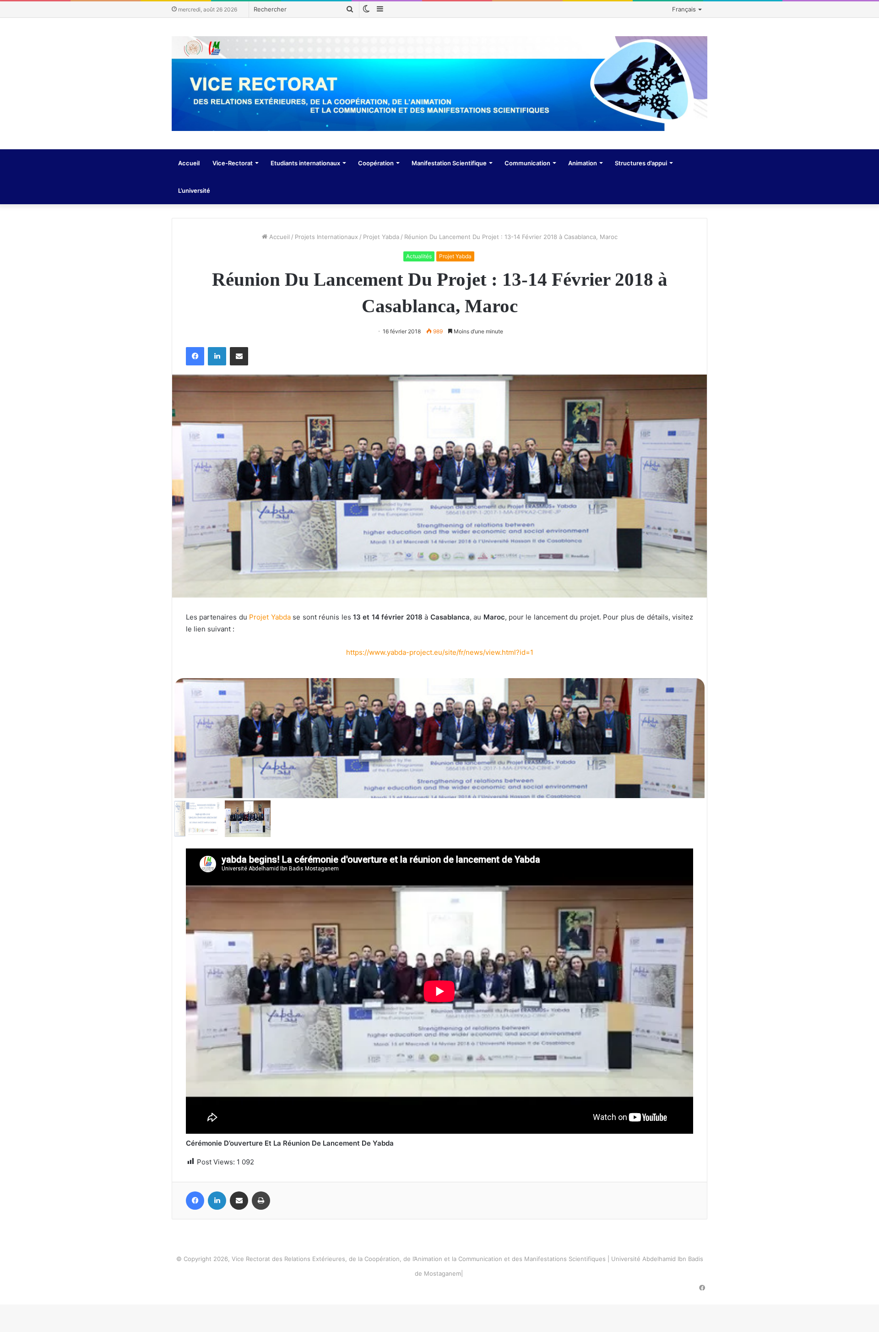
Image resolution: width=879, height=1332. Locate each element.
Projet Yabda (381, 236)
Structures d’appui (641, 163)
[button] (439, 734)
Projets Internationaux (326, 236)
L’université (194, 190)
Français (684, 9)
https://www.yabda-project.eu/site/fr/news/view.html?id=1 (439, 652)
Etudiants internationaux (305, 163)
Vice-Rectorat (232, 163)
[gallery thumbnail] (197, 818)
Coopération (376, 163)
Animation (582, 163)
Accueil (189, 163)
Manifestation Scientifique (449, 163)
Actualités (419, 256)
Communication (527, 163)
